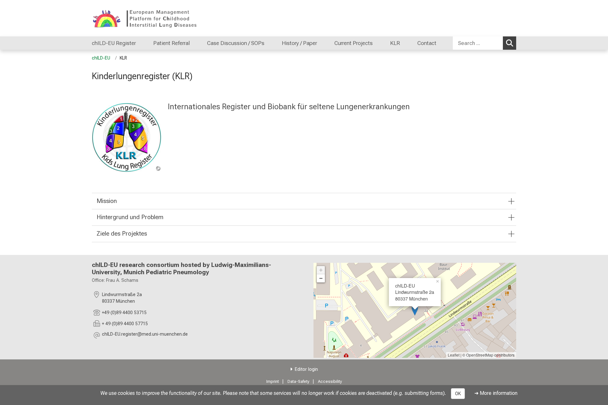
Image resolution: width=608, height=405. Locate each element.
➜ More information (495, 393)
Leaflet (453, 355)
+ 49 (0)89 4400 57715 (125, 323)
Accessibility (330, 381)
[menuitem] (142, 43)
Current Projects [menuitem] (353, 43)
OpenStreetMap (479, 355)
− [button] (321, 278)
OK (458, 393)
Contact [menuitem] (426, 43)
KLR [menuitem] (395, 43)
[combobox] (484, 43)
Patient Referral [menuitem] (171, 43)
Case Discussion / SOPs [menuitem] (235, 43)
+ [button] (321, 270)
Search (509, 43)
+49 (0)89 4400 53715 (124, 312)
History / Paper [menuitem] (299, 43)
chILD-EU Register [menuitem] (114, 43)
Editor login (306, 369)
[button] (145, 335)
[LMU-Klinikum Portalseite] (130, 18)
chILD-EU (101, 58)
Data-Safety (298, 381)
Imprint (272, 381)
